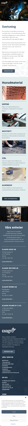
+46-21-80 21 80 (8, 258)
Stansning (5, 369)
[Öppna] (25, 2)
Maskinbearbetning (8, 364)
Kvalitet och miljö (7, 387)
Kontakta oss (8, 71)
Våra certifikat (6, 386)
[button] (25, 397)
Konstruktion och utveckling (10, 372)
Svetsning (5, 365)
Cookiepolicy (13, 423)
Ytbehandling (6, 362)
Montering (5, 360)
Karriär (4, 382)
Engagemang (5, 389)
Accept (14, 411)
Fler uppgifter (7, 261)
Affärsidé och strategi (8, 380)
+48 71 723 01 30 (8, 314)
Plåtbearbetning (7, 367)
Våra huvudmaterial (11, 198)
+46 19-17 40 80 (8, 295)
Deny (14, 416)
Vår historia (5, 384)
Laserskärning (6, 371)
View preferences (14, 420)
